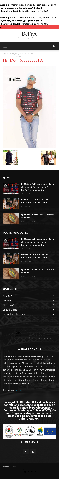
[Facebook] (26, 451)
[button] (55, 46)
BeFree (18, 389)
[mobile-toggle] (5, 46)
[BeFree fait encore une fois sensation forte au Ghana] (11, 203)
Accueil (6, 53)
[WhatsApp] (33, 451)
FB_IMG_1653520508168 (22, 53)
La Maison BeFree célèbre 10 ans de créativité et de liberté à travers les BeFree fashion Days (38, 187)
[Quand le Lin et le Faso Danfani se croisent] (11, 219)
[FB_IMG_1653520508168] (29, 147)
